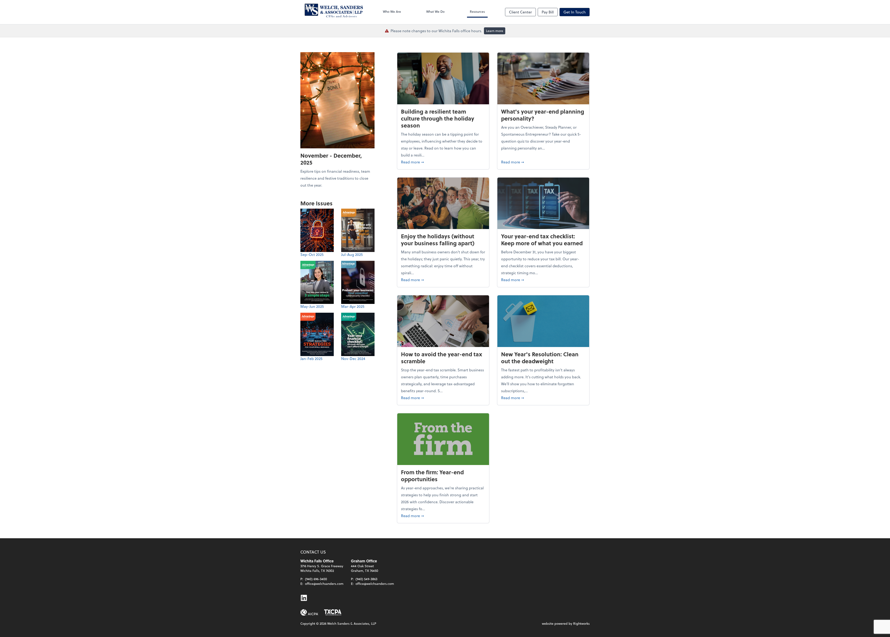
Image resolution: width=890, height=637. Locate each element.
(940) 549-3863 (366, 578)
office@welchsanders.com (324, 583)
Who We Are (392, 11)
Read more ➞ (443, 162)
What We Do (435, 11)
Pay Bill (548, 12)
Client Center (520, 12)
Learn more (494, 30)
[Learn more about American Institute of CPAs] (309, 612)
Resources (477, 11)
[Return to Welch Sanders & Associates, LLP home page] (331, 12)
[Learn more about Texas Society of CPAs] (332, 612)
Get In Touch (574, 12)
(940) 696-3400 (316, 578)
